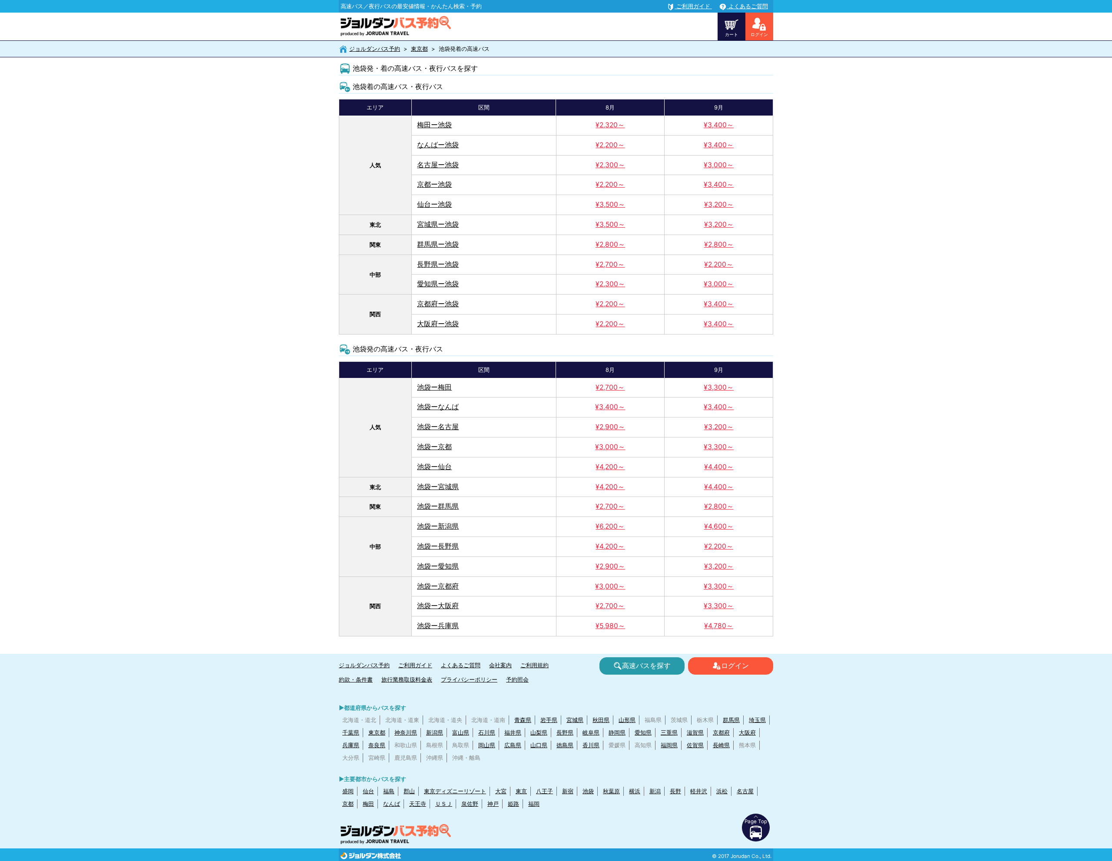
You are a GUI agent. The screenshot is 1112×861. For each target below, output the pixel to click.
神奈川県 (405, 732)
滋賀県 (695, 732)
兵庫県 (350, 745)
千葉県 (350, 732)
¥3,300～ (719, 387)
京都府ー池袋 (438, 304)
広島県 (512, 745)
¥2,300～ (610, 165)
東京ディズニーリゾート (455, 791)
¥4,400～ (719, 467)
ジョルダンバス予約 (374, 48)
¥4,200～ (610, 467)
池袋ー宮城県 (438, 487)
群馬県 (731, 719)
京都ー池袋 (434, 184)
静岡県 (617, 732)
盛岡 (348, 791)
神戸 (493, 803)
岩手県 (548, 719)
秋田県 (600, 719)
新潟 (655, 791)
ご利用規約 (534, 665)
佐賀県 (695, 745)
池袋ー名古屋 (438, 427)
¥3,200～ (719, 204)
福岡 (533, 803)
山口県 (538, 745)
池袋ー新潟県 (438, 526)
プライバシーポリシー (469, 679)
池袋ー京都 (434, 447)
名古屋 (745, 791)
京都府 (721, 732)
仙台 (368, 791)
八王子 (544, 791)
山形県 (627, 719)
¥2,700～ (610, 264)
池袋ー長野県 (438, 546)
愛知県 (643, 732)
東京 (521, 791)
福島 (388, 791)
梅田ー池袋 (434, 125)
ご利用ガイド (415, 665)
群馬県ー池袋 (438, 244)
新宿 (567, 791)
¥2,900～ (610, 427)
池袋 (588, 791)
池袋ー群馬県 (438, 506)
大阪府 (747, 732)
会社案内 (500, 665)
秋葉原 (611, 791)
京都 (348, 803)
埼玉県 (757, 719)
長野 (675, 791)
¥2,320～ (610, 125)
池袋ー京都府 (438, 586)
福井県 (512, 732)
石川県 (486, 732)
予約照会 (517, 679)
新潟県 (434, 732)
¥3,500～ (610, 204)
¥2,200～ (610, 145)
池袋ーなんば (438, 407)
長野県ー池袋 (438, 264)
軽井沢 (698, 791)
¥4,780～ (718, 626)
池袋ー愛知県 (438, 566)
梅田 (368, 803)
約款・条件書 (356, 679)
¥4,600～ (719, 526)
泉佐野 (469, 803)
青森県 (522, 719)
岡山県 (486, 745)
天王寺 (417, 803)
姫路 (513, 803)
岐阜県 (590, 732)
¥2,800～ (610, 244)
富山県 (460, 732)
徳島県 (564, 745)
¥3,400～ (719, 125)
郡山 (409, 791)
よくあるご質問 (460, 665)
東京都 (419, 48)
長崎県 (721, 745)
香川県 (590, 745)
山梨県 (538, 732)
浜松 (722, 791)
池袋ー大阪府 (438, 606)
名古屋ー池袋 (438, 165)
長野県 (564, 732)
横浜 (634, 791)
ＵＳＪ (443, 803)
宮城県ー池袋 (438, 224)
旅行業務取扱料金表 (406, 679)
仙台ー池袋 (434, 204)
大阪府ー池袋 (438, 324)
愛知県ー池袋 (438, 284)
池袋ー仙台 (434, 467)
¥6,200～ (610, 526)
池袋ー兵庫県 (438, 626)
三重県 (669, 732)
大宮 (500, 791)
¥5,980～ (610, 626)
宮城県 (574, 719)
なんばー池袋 (438, 145)
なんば (391, 803)
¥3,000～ (719, 165)
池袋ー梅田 (434, 387)
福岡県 (669, 745)
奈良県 (376, 745)
